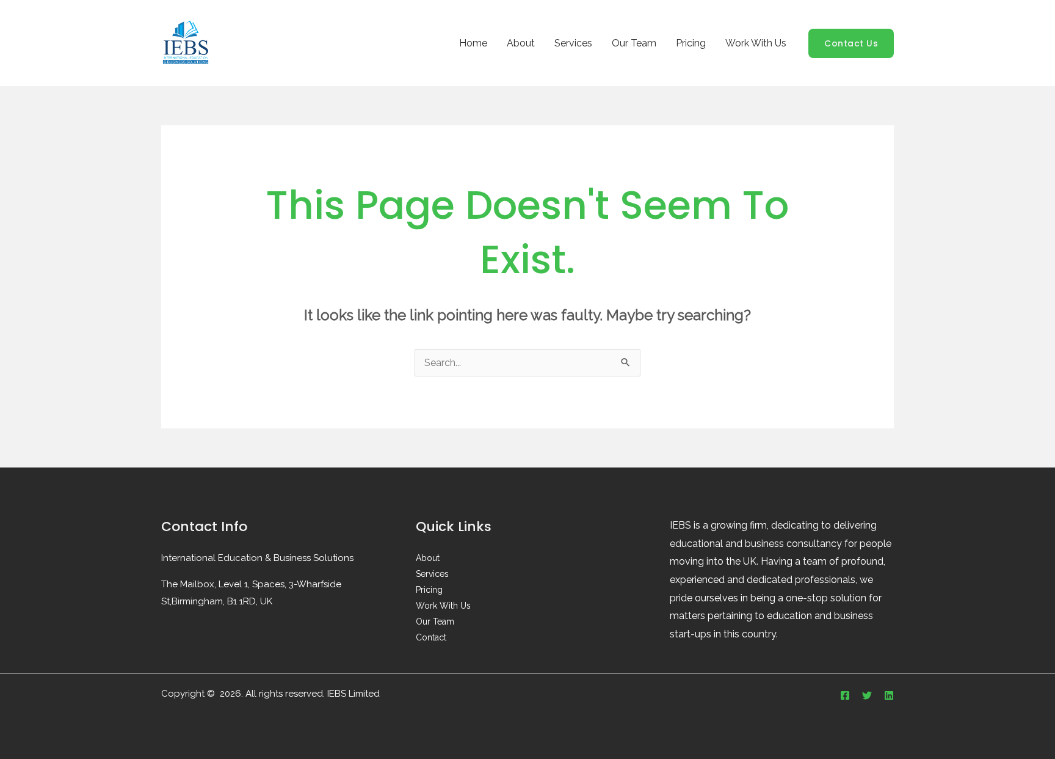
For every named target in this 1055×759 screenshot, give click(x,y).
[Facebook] (845, 695)
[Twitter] (867, 695)
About (521, 43)
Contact (431, 637)
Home (473, 43)
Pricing (691, 43)
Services (573, 43)
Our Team (634, 43)
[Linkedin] (889, 695)
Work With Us (755, 43)
